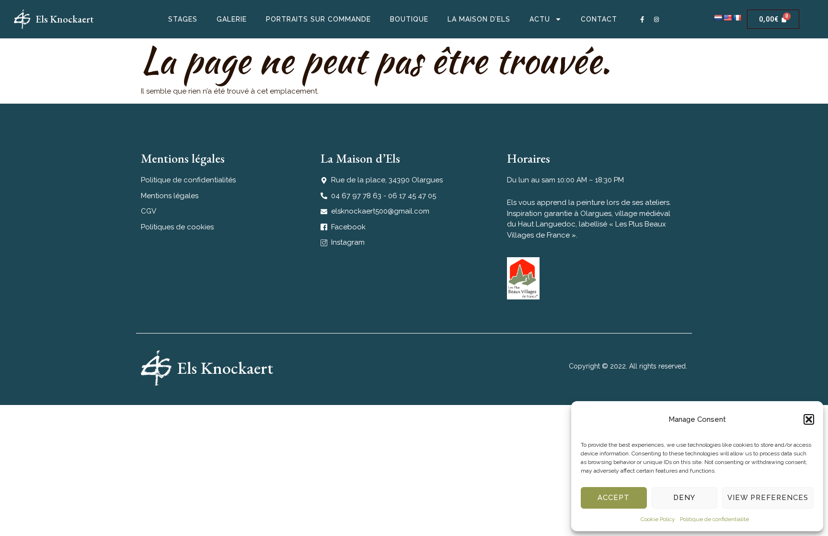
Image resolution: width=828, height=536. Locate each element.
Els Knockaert (64, 18)
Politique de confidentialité (714, 519)
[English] (727, 18)
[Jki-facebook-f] (642, 19)
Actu (539, 19)
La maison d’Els (479, 19)
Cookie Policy (658, 519)
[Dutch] (717, 18)
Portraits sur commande (318, 19)
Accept (614, 497)
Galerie (232, 19)
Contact (599, 19)
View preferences (767, 497)
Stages (182, 19)
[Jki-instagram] (657, 19)
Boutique (409, 19)
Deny (684, 497)
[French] (737, 18)
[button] (809, 419)
